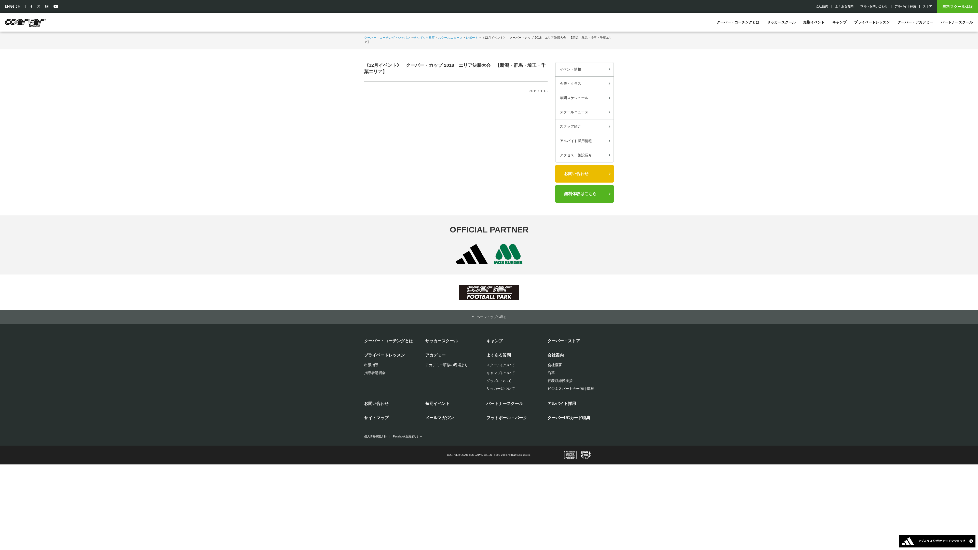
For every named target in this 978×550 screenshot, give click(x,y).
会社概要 (555, 365)
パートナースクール (957, 22)
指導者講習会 (375, 373)
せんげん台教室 (424, 37)
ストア (927, 6)
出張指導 (371, 365)
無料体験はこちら (580, 193)
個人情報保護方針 (375, 436)
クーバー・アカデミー (915, 22)
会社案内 (822, 6)
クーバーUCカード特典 (569, 418)
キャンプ (839, 22)
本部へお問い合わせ (874, 6)
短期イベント (814, 22)
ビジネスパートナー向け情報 (571, 389)
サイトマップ (376, 418)
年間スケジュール (574, 98)
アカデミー (435, 355)
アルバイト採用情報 (576, 141)
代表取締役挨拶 (560, 381)
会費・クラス (570, 83)
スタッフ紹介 (570, 126)
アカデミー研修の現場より (446, 365)
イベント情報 (570, 69)
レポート (472, 37)
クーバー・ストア (564, 341)
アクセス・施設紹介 (576, 155)
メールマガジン (439, 418)
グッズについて (498, 381)
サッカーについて (500, 389)
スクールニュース (450, 37)
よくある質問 (844, 6)
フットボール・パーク (506, 418)
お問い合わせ (576, 173)
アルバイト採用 (905, 6)
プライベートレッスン (872, 22)
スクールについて (500, 365)
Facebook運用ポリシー (407, 436)
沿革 (551, 373)
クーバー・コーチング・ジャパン (387, 37)
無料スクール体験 (957, 6)
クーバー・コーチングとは (738, 22)
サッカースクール (781, 22)
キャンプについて (500, 373)
